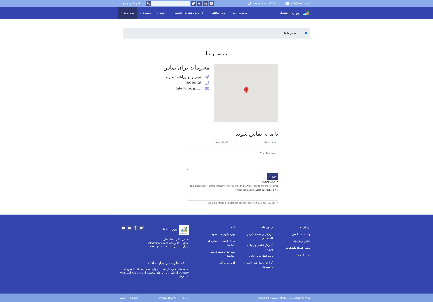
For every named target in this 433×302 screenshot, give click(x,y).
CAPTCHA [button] (268, 181)
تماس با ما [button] (129, 13)
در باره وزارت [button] (240, 13)
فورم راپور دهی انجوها (223, 234)
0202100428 (193, 82)
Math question (263, 189)
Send (272, 177)
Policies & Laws (167, 297)
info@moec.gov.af (300, 3)
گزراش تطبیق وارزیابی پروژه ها (260, 247)
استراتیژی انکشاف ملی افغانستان (222, 253)
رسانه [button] (163, 13)
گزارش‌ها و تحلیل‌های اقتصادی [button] (189, 13)
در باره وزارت (302, 254)
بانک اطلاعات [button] (218, 13)
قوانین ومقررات (301, 240)
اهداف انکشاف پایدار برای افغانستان (221, 242)
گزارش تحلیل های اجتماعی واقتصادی (258, 264)
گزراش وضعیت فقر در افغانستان (260, 236)
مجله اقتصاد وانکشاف (298, 247)
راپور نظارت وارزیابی (261, 255)
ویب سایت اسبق (301, 234)
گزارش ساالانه (227, 262)
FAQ (186, 297)
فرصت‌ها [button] (147, 13)
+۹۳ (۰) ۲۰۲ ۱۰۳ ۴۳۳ (265, 3)
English (136, 3)
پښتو (125, 3)
